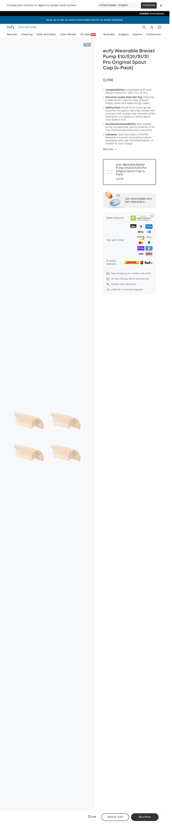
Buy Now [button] (145, 817)
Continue (149, 5)
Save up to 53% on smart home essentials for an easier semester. (84, 20)
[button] (161, 5)
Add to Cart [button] (115, 817)
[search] (144, 27)
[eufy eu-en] (11, 27)
